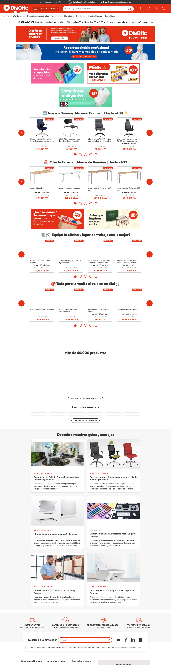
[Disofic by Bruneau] (85, 34)
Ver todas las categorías (84, 415)
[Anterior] (21, 133)
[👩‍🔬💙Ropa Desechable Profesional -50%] (85, 52)
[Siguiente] (149, 133)
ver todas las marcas (85, 446)
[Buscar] (129, 8)
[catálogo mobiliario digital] (85, 338)
